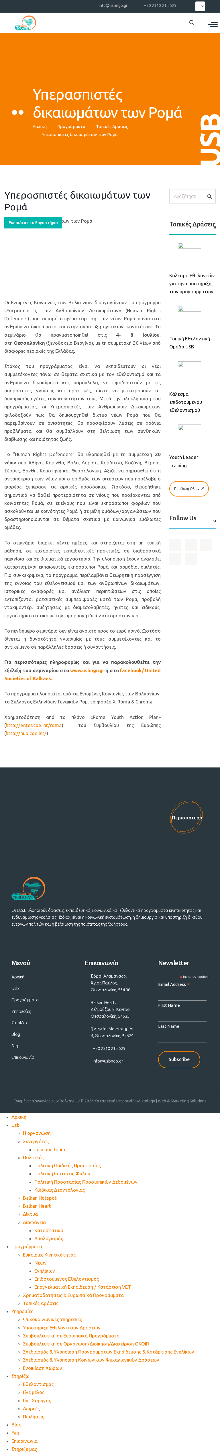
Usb (15, 988)
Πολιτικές (33, 1157)
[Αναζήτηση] (209, 196)
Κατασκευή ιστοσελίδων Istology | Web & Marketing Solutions (151, 1101)
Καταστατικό (48, 1230)
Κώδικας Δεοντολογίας (59, 1190)
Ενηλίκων (44, 1270)
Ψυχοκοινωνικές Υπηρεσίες (52, 1319)
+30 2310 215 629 (160, 5)
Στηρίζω (19, 1022)
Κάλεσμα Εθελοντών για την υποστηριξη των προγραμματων (192, 283)
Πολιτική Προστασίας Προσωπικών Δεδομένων (86, 1181)
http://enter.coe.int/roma (34, 725)
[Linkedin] (51, 5)
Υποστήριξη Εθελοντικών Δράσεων (62, 1327)
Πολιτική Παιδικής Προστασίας (67, 1165)
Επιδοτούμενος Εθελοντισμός (66, 1278)
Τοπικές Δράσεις (112, 126)
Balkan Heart (37, 1206)
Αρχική (40, 126)
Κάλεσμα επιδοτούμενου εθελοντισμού (185, 402)
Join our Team (49, 1149)
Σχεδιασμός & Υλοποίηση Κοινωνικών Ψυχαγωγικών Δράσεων (91, 1359)
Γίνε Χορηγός (37, 1400)
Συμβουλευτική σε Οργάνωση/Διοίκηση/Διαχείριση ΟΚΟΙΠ (86, 1343)
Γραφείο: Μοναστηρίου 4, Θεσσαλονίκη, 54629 (113, 1032)
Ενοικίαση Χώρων (42, 1368)
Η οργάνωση (37, 1133)
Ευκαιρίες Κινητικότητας (49, 1254)
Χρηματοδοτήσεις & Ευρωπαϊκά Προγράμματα (73, 1295)
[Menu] (213, 25)
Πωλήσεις (33, 1416)
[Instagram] (41, 5)
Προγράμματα (71, 126)
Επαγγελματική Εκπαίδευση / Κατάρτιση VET (82, 1287)
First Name (169, 1005)
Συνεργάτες (36, 1141)
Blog (15, 1034)
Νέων (40, 1262)
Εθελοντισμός (38, 1384)
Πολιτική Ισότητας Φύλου (62, 1173)
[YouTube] (30, 5)
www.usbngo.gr (87, 670)
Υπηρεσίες (21, 1011)
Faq (14, 1045)
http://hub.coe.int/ (26, 733)
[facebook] (20, 5)
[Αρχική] (25, 22)
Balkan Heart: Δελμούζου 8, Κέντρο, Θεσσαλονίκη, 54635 (111, 1009)
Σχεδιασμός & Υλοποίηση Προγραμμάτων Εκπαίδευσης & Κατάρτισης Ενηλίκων (108, 1351)
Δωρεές (31, 1408)
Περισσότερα (187, 817)
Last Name (168, 1026)
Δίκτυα (30, 1214)
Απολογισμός (48, 1238)
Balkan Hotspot (40, 1198)
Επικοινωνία (23, 1057)
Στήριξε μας (24, 1449)
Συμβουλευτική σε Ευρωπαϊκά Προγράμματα (71, 1335)
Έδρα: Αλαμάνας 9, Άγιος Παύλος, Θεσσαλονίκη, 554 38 (110, 983)
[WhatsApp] (61, 5)
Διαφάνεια (34, 1222)
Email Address (174, 984)
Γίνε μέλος (33, 1392)
